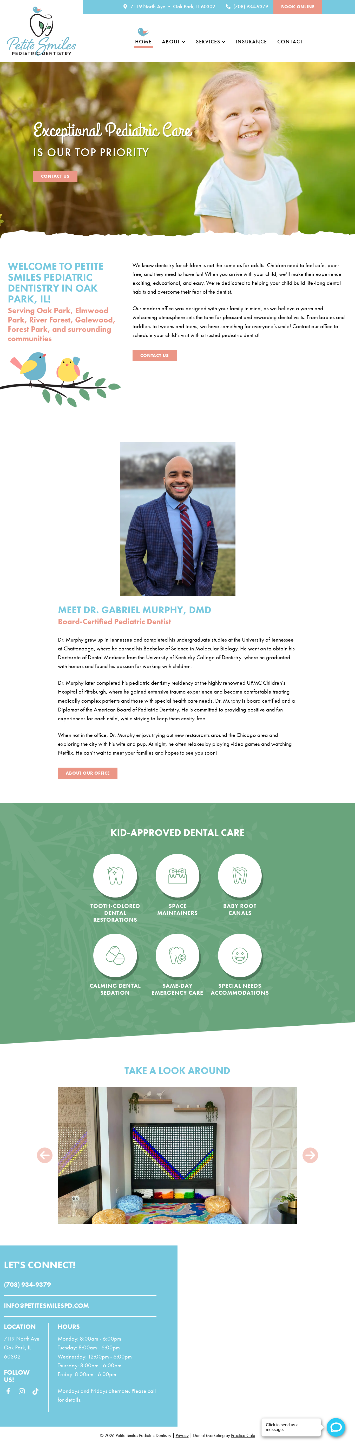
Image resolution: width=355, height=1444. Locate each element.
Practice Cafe (243, 1435)
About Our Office (88, 773)
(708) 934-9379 (250, 6)
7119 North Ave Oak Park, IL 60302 (22, 1347)
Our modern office (153, 308)
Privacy (182, 1435)
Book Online (297, 7)
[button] (45, 1155)
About (171, 41)
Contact (290, 41)
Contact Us (55, 176)
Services (208, 41)
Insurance (251, 41)
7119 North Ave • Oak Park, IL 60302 (172, 6)
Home (143, 41)
